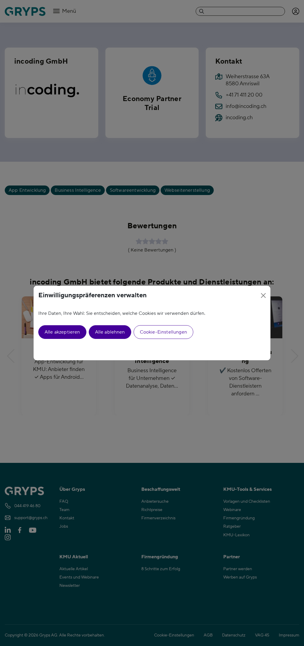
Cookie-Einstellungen (163, 332)
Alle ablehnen (110, 332)
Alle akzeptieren (62, 332)
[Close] (263, 295)
